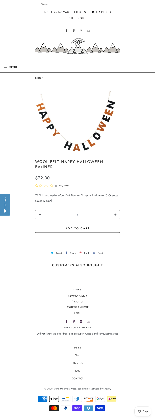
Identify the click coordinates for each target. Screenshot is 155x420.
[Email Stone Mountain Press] (88, 30)
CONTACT (77, 378)
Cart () (103, 12)
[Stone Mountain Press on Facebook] (66, 30)
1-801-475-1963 (56, 12)
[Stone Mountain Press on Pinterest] (73, 30)
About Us (77, 363)
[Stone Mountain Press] (77, 47)
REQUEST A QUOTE (77, 307)
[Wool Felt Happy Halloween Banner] (77, 121)
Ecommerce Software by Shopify (94, 389)
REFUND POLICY (77, 296)
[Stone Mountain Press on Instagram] (81, 30)
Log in (80, 12)
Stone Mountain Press (64, 389)
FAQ (77, 371)
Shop (77, 355)
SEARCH (77, 313)
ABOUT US (78, 301)
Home (77, 347)
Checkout (77, 18)
